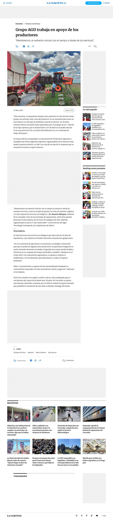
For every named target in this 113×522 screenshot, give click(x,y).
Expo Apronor (52, 352)
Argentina (31, 352)
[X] (82, 516)
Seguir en (68, 110)
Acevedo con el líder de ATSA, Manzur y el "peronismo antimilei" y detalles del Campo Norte (98, 215)
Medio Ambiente (41, 352)
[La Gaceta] (56, 3)
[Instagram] (76, 516)
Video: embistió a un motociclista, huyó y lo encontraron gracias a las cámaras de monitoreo (98, 137)
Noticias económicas (33, 24)
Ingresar (107, 3)
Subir (104, 515)
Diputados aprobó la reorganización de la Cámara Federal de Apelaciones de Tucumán (98, 156)
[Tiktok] (91, 516)
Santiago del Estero (20, 352)
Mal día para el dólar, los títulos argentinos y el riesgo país (94, 460)
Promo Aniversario (93, 3)
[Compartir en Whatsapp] (28, 47)
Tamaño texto (21, 360)
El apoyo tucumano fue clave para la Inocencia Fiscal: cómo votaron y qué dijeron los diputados (98, 117)
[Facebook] (86, 516)
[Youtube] (97, 516)
